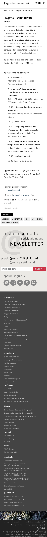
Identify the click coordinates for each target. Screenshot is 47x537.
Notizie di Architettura (11, 311)
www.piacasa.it (13, 190)
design (27, 219)
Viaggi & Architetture (11, 314)
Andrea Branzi (17, 219)
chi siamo (8, 522)
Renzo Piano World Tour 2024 (14, 499)
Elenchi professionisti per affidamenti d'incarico (20, 416)
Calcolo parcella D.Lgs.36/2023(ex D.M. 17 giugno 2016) (14, 464)
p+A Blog (7, 323)
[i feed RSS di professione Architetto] (7, 283)
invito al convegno (21, 195)
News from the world (11, 329)
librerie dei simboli (10, 395)
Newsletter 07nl (9, 436)
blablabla (7, 376)
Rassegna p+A (9, 348)
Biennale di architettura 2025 (13, 496)
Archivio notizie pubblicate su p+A (15, 320)
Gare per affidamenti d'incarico (14, 419)
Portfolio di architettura (11, 429)
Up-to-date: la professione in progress (16, 339)
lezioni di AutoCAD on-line (13, 392)
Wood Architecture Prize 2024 (14, 506)
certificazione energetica (12, 379)
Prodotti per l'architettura (12, 345)
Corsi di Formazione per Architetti (15, 304)
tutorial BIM (8, 489)
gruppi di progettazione (11, 357)
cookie (34, 525)
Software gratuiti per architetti (14, 398)
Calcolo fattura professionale (13, 461)
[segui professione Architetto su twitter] (27, 283)
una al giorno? (25, 258)
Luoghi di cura (37, 219)
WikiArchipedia (9, 449)
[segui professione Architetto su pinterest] (34, 283)
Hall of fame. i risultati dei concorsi (15, 336)
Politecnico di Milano (10, 223)
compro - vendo (9, 366)
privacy (27, 525)
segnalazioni (28, 522)
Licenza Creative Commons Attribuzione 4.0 (31, 533)
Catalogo (7, 326)
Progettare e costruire (11, 333)
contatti (42, 525)
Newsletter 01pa (9, 439)
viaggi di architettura (10, 363)
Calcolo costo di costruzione (13, 483)
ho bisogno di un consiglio (13, 360)
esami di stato (8, 372)
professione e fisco (10, 382)
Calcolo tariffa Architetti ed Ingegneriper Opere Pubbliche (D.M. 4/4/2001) (16, 479)
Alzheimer (5, 219)
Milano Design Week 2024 (13, 502)
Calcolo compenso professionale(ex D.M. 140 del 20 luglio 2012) (15, 474)
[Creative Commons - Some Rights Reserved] (23, 529)
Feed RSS (7, 442)
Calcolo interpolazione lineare (14, 486)
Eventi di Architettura (11, 301)
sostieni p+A (40, 522)
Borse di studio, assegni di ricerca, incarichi (18, 413)
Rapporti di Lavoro (10, 426)
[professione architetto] (19, 4)
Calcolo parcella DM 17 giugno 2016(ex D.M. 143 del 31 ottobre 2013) (16, 469)
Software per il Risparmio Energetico (16, 401)
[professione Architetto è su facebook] (20, 283)
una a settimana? (24, 262)
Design (6, 317)
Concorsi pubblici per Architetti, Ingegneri (18, 410)
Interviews (7, 342)
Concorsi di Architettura (12, 308)
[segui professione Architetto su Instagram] (13, 283)
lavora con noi (16, 525)
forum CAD (7, 389)
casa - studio (8, 369)
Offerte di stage (9, 422)
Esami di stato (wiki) (10, 452)
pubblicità (17, 522)
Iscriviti (40, 269)
